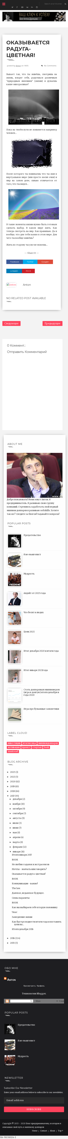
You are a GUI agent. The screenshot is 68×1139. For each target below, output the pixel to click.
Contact (43, 1131)
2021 (12, 776)
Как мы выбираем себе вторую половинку (35, 907)
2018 (12, 791)
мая (15, 832)
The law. (16, 888)
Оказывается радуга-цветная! (28, 874)
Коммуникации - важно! (25, 883)
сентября (18, 813)
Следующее (11, 323)
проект (26, 747)
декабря (17, 799)
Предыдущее (52, 323)
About (52, 1131)
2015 (12, 943)
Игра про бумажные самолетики (41, 709)
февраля (18, 847)
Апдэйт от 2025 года (35, 593)
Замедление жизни (22, 917)
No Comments (50, 65)
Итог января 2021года (36, 670)
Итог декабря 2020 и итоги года (41, 651)
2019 (12, 786)
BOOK (15, 859)
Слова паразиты (21, 898)
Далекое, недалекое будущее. (28, 893)
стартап (37, 747)
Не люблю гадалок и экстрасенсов (30, 864)
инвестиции (14, 743)
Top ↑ (60, 1131)
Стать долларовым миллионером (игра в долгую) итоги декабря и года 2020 (42, 692)
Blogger (41, 993)
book (46, 747)
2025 (13, 772)
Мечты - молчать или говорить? (29, 869)
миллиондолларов (48, 743)
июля (16, 823)
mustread (13, 751)
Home (34, 1131)
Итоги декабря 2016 (22, 929)
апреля (17, 837)
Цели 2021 (29, 631)
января (17, 851)
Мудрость (29, 573)
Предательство (32, 535)
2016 (12, 938)
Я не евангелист (32, 554)
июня (16, 827)
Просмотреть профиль (34, 986)
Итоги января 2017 (22, 854)
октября (17, 808)
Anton (18, 65)
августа (17, 818)
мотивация (14, 747)
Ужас (14, 912)
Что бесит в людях (34, 612)
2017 (12, 796)
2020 (13, 781)
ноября (17, 804)
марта (16, 842)
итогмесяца (29, 743)
